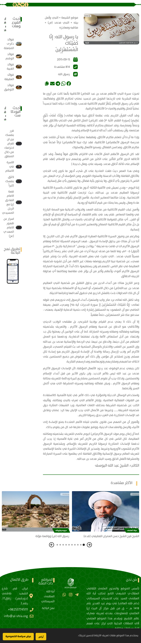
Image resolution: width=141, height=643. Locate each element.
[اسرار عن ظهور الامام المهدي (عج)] (19, 227)
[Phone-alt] (19, 5)
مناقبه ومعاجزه (68, 27)
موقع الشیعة (69, 17)
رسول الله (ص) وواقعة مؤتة (52, 536)
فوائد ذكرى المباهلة (9, 43)
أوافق (41, 636)
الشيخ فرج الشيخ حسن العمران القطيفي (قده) (111, 536)
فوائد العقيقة (9, 77)
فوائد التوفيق (9, 87)
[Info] (26, 5)
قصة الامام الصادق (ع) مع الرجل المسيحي (8, 202)
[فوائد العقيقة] (19, 77)
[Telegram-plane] (76, 594)
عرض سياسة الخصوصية (18, 636)
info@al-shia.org (16, 616)
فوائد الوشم (10, 56)
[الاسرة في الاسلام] (19, 167)
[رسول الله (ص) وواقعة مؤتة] (35, 511)
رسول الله (64, 74)
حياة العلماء (132, 530)
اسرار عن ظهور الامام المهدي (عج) (8, 227)
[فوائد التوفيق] (19, 87)
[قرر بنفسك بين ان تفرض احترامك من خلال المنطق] (19, 143)
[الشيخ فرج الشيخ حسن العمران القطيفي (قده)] (105, 511)
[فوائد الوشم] (19, 56)
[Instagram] (70, 594)
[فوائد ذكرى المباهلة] (19, 44)
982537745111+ (18, 609)
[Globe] (15, 5)
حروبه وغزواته (61, 530)
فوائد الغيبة (10, 66)
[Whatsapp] (64, 594)
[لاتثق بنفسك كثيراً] (19, 181)
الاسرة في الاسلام (9, 166)
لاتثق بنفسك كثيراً (9, 181)
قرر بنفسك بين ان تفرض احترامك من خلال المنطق (9, 144)
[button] (68, 83)
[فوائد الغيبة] (19, 66)
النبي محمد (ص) (58, 22)
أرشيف (5, 24)
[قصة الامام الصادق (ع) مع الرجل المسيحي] (19, 202)
